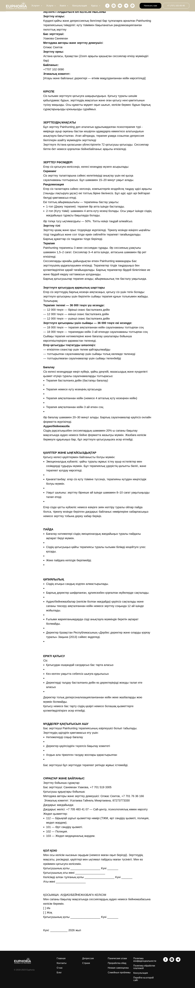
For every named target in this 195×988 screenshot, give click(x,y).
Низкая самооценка (118, 968)
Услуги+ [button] (35, 5)
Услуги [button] (50, 5)
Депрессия (88, 958)
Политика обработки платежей (144, 966)
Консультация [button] (79, 5)
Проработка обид (117, 963)
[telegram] (126, 6)
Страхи (86, 963)
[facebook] (107, 6)
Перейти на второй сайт (143, 978)
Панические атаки (117, 958)
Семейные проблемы (119, 972)
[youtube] (120, 6)
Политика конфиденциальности (144, 959)
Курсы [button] (94, 5)
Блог (59, 972)
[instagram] (113, 6)
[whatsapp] (132, 6)
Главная (61, 958)
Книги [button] (63, 5)
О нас (60, 968)
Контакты (62, 963)
